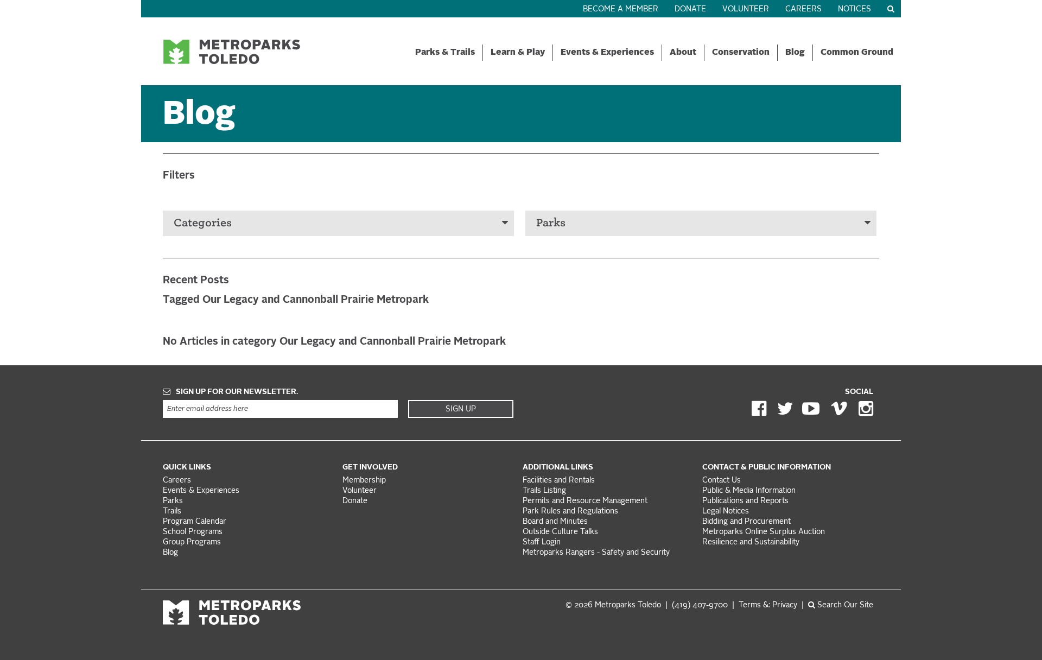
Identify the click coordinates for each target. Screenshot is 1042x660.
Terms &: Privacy (768, 605)
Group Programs (192, 542)
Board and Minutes (555, 521)
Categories (203, 223)
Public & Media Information (749, 490)
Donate (690, 9)
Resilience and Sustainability (750, 542)
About (683, 52)
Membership (365, 480)
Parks (551, 223)
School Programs (193, 532)
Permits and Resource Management (585, 501)
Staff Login (542, 542)
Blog (795, 52)
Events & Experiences (607, 52)
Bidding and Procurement (746, 521)
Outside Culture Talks (560, 532)
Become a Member (620, 9)
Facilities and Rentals (559, 480)
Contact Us (721, 480)
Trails (172, 511)
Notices (854, 9)
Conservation (741, 52)
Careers (803, 9)
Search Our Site (844, 605)
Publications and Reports (745, 501)
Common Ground (857, 52)
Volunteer (745, 9)
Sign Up (461, 409)
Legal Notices (725, 511)
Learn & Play (518, 52)
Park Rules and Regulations (570, 511)
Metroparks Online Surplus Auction (763, 532)
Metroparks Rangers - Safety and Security (596, 552)
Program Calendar (194, 521)
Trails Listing (544, 490)
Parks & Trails (445, 52)
